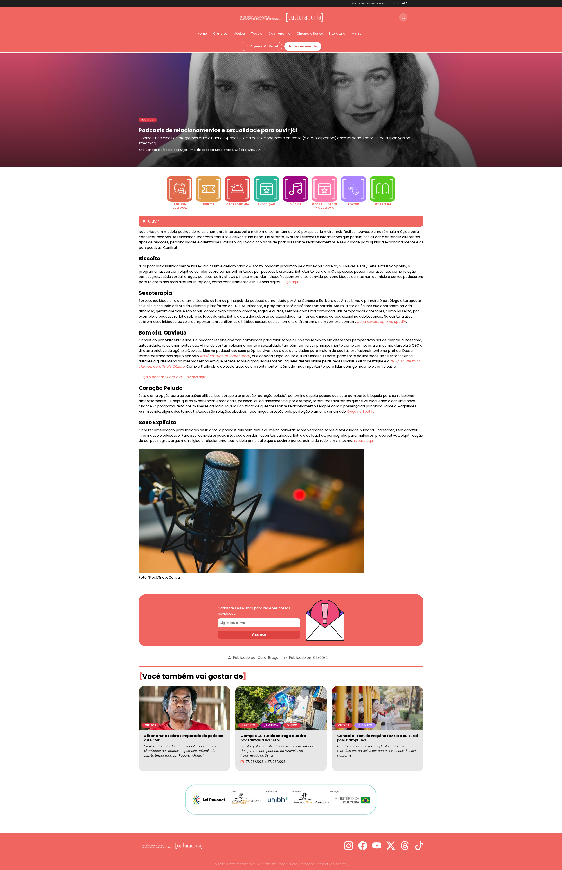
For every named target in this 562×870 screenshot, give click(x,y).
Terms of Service (327, 864)
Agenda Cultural (264, 46)
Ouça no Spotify (381, 321)
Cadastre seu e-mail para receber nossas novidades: (254, 611)
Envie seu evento (302, 46)
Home (202, 33)
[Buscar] (403, 17)
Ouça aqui (290, 282)
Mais (355, 34)
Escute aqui (363, 440)
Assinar (259, 634)
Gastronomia (279, 33)
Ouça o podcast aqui (172, 377)
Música (239, 33)
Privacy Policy (298, 864)
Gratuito (220, 33)
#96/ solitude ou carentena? (225, 355)
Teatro (256, 33)
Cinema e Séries (310, 33)
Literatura (337, 33)
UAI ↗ (403, 3)
